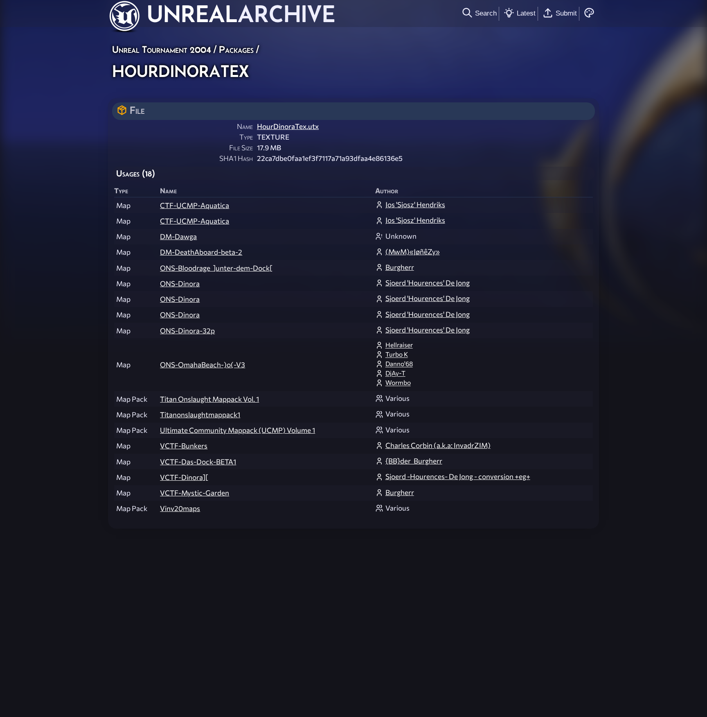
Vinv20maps (180, 508)
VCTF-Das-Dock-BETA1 (198, 461)
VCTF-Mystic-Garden (194, 493)
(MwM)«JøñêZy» (412, 251)
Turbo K (396, 354)
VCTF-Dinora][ (184, 477)
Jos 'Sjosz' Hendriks (415, 204)
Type (246, 137)
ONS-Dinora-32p (187, 330)
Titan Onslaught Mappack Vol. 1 (209, 399)
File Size (241, 147)
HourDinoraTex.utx (288, 126)
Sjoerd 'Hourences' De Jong (427, 282)
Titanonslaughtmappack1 (200, 414)
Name (245, 126)
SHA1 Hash (236, 158)
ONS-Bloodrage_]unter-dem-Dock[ (216, 268)
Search (486, 13)
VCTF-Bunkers (183, 445)
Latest (526, 13)
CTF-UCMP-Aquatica (194, 205)
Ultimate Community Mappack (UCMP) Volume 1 (237, 430)
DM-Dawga (178, 236)
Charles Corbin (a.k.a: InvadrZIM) (438, 445)
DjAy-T (395, 373)
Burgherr (399, 267)
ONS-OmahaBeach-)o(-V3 (202, 364)
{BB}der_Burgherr (413, 461)
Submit (566, 13)
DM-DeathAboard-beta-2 (201, 252)
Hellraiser (399, 344)
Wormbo (398, 382)
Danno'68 (399, 363)
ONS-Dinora (180, 283)
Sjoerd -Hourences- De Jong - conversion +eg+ (457, 476)
